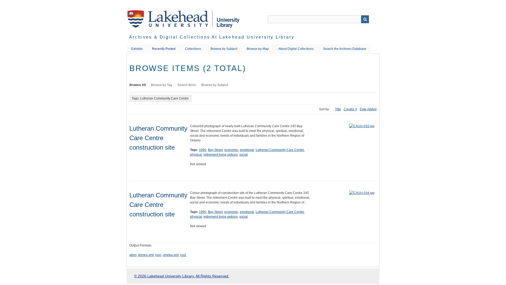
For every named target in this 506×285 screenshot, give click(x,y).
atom (133, 255)
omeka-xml (171, 255)
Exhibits (137, 49)
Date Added (368, 109)
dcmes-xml (146, 255)
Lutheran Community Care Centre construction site (158, 138)
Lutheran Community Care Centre (280, 150)
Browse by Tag (161, 85)
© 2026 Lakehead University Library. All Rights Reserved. (181, 276)
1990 (202, 150)
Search (365, 19)
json (158, 255)
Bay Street (215, 150)
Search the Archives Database (344, 49)
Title (338, 109)
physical (196, 154)
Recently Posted (164, 49)
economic (231, 150)
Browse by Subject (224, 49)
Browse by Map (258, 49)
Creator (349, 109)
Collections (193, 49)
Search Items (186, 85)
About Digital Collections (296, 49)
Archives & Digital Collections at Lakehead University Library (211, 37)
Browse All (137, 85)
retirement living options (220, 154)
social (243, 154)
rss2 (183, 255)
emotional (247, 150)
